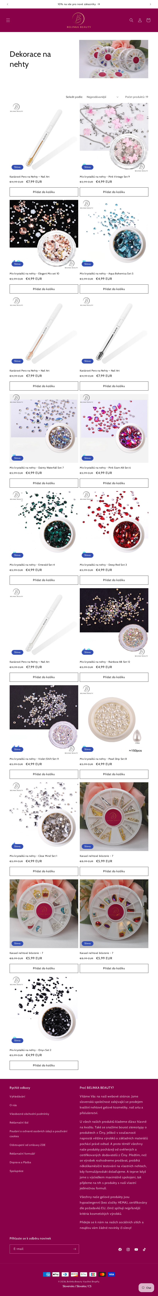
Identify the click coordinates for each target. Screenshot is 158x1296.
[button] (8, 20)
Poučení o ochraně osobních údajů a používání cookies (38, 1133)
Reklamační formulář (22, 1153)
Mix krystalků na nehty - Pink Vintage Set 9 (105, 176)
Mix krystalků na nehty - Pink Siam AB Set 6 (105, 467)
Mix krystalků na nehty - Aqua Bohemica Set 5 (106, 273)
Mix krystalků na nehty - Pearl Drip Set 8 (103, 758)
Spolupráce (17, 1171)
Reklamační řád (19, 1122)
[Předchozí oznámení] (7, 4)
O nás (13, 1105)
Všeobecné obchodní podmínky (29, 1114)
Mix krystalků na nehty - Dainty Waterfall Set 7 (37, 467)
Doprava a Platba (20, 1162)
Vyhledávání (17, 1096)
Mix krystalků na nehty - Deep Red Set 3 (103, 564)
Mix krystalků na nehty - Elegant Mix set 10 (34, 273)
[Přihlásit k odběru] (74, 1249)
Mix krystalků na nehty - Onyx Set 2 (30, 1050)
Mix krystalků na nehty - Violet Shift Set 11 (34, 758)
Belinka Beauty (74, 1281)
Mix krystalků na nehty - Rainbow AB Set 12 (105, 661)
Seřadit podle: (74, 97)
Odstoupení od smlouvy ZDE (28, 1145)
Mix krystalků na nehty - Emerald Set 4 (32, 564)
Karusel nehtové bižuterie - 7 (96, 855)
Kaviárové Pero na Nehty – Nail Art (29, 176)
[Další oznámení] (150, 4)
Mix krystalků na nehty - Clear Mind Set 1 (33, 855)
